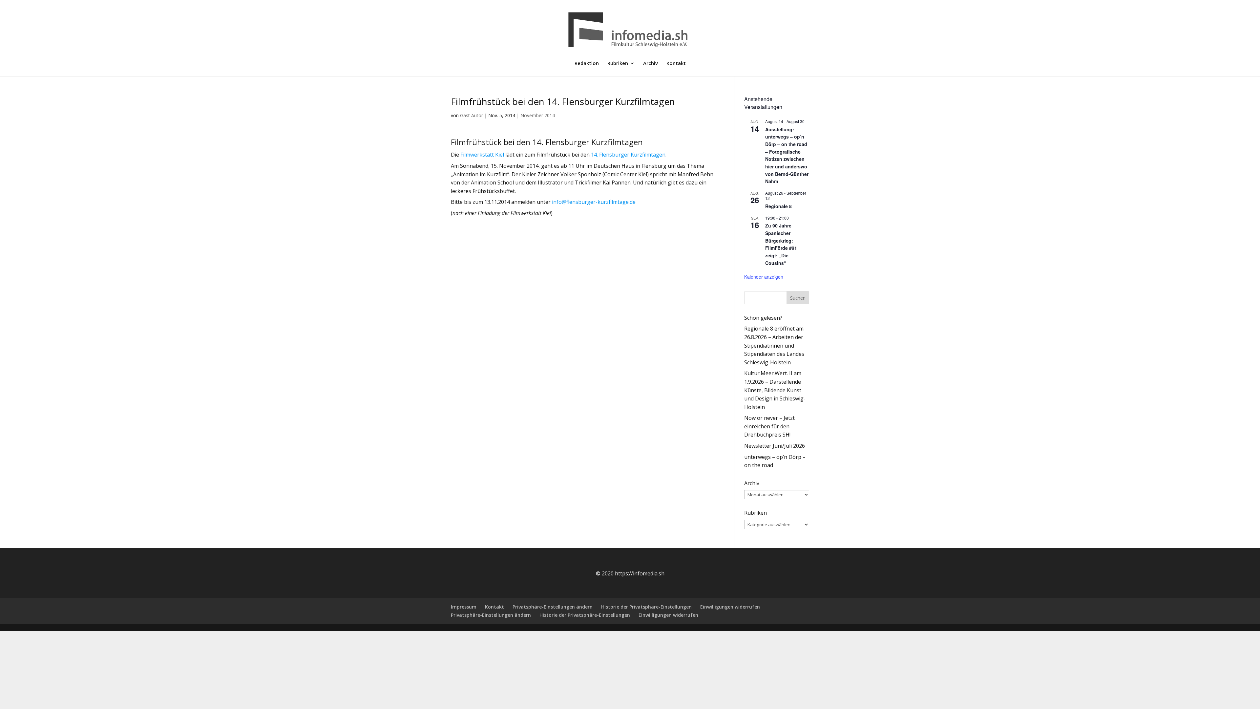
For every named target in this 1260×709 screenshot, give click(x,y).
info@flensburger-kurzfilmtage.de (594, 201)
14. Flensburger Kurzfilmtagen (628, 154)
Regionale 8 (778, 206)
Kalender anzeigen (763, 276)
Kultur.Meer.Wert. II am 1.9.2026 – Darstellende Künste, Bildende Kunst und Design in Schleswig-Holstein (775, 390)
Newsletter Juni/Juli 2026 (774, 445)
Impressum (463, 607)
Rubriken (617, 63)
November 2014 (537, 115)
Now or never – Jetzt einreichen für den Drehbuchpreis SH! (769, 426)
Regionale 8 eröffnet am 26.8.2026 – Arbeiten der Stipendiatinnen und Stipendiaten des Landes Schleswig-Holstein (774, 345)
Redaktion (587, 63)
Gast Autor (471, 115)
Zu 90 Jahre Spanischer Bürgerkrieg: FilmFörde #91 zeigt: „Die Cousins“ (781, 244)
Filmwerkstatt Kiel (482, 154)
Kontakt (676, 63)
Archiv (650, 63)
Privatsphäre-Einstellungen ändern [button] (553, 607)
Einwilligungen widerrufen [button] (730, 607)
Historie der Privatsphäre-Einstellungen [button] (646, 607)
